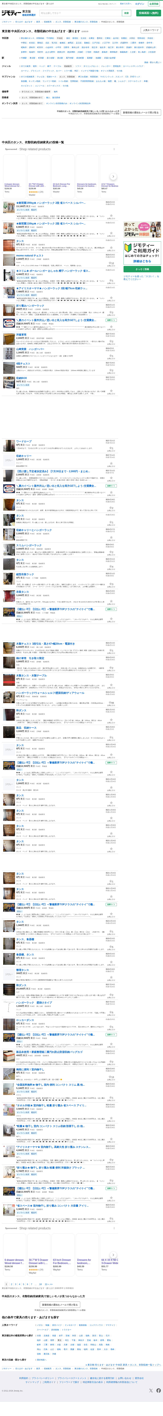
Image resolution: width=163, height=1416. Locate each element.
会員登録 (153, 4)
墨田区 (100, 38)
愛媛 (72, 1349)
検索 (126, 13)
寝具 (35, 66)
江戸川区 (96, 43)
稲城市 (32, 52)
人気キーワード (151, 30)
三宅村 (88, 52)
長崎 (112, 1349)
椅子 (49, 66)
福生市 (103, 47)
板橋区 (62, 43)
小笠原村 (152, 52)
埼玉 (67, 1340)
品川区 (116, 38)
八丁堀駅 (35, 578)
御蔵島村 (124, 52)
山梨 (45, 1340)
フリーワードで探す (69, 1382)
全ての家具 (26, 66)
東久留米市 (139, 47)
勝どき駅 (39, 353)
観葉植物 (83, 1325)
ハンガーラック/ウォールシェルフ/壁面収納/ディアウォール (50, 693)
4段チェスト (23, 363)
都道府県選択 (29, 15)
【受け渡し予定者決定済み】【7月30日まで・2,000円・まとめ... (53, 471)
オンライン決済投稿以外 (80, 103)
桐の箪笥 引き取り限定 (30, 658)
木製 (17, 682)
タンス (20, 241)
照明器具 (117, 66)
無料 (56, 92)
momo (18, 262)
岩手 (61, 1336)
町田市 (40, 47)
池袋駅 (98, 58)
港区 (68, 38)
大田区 (132, 38)
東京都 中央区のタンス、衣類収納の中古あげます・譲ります (41, 31)
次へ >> (49, 1284)
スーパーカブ (42, 1330)
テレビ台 (40, 77)
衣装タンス (22, 591)
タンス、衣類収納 (63, 22)
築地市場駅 (40, 338)
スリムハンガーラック (29, 545)
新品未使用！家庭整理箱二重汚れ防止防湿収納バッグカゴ (49, 1052)
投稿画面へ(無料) (148, 13)
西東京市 (61, 52)
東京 (28, 206)
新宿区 (75, 38)
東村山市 (75, 47)
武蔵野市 (124, 43)
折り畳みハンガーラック (30, 305)
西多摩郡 (71, 52)
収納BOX (21, 378)
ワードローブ (24, 441)
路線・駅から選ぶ (152, 62)
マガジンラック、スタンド (111, 77)
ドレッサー (106, 66)
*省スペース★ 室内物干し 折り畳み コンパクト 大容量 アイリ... (52, 1205)
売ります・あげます (24, 22)
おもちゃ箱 (101, 81)
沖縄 (54, 1354)
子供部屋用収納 (87, 81)
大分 (106, 1349)
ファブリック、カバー (52, 71)
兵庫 (65, 1345)
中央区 (33, 206)
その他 (119, 71)
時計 (76, 71)
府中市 (149, 43)
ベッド (42, 66)
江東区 (108, 38)
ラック (18, 581)
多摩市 (24, 52)
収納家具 (48, 22)
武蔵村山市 (151, 47)
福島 (87, 1336)
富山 (101, 1336)
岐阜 (39, 1345)
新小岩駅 (50, 58)
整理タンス (22, 970)
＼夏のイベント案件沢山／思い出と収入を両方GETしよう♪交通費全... (56, 320)
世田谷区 (141, 38)
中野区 (24, 43)
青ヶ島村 (142, 52)
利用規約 (23, 1378)
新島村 (104, 52)
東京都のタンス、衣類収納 (86, 22)
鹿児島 (46, 1354)
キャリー (19, 463)
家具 (38, 22)
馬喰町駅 (39, 549)
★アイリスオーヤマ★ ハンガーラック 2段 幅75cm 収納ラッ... (51, 288)
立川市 (115, 43)
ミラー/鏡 (68, 71)
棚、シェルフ (120, 81)
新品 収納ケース (27, 727)
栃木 (95, 1340)
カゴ (17, 1059)
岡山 (39, 1349)
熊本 (99, 1349)
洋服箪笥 (21, 334)
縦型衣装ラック (25, 574)
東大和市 (120, 47)
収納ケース (51, 77)
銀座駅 (44, 489)
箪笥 (17, 665)
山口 (52, 1349)
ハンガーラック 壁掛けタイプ (34, 1002)
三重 (45, 1345)
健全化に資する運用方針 (102, 1378)
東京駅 (32, 58)
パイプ (18, 213)
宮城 (67, 1336)
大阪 (59, 1345)
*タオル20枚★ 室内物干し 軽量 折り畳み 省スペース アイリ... (51, 1105)
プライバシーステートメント (71, 1378)
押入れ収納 (83, 77)
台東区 (91, 38)
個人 (48, 97)
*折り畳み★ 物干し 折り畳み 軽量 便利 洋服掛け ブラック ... (50, 1167)
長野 (52, 1340)
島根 (108, 1345)
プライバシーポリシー (43, 1378)
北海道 (46, 1336)
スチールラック (134, 81)
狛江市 (111, 47)
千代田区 (50, 38)
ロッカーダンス (25, 1020)
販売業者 (56, 97)
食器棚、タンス (25, 954)
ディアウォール (21, 700)
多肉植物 (55, 1330)
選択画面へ (41, 1360)
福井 (39, 1340)
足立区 (79, 43)
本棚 (146, 81)
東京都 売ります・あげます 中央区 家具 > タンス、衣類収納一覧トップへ (124, 1364)
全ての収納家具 (27, 77)
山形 (81, 1336)
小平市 (58, 47)
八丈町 (133, 52)
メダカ (40, 1325)
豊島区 (40, 43)
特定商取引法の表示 (93, 1382)
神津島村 (113, 52)
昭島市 (24, 47)
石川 (108, 1336)
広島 (45, 1349)
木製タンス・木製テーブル (31, 675)
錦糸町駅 (80, 58)
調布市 (32, 47)
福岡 (86, 1349)
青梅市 (141, 43)
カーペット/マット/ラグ (133, 66)
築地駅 (38, 662)
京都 (72, 1345)
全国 (39, 1336)
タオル (18, 1095)
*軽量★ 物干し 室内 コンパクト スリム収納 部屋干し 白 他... (50, 1126)
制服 (47, 1325)
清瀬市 (129, 47)
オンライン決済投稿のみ (56, 103)
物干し (18, 1076)
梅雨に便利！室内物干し (30, 1069)
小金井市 (49, 47)
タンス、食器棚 (25, 939)
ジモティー (7, 22)
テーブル (57, 66)
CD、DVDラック (132, 77)
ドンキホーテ (70, 1325)
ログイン (139, 4)
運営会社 (139, 1378)
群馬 (102, 1340)
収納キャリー (24, 456)
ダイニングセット (91, 66)
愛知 (109, 1340)
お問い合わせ (124, 1378)
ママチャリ (110, 1325)
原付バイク (57, 1325)
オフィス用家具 (107, 71)
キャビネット (26, 86)
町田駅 (41, 58)
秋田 (74, 1336)
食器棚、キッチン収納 (30, 81)
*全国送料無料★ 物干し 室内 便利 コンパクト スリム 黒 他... (50, 1084)
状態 (17, 717)
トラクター (66, 1330)
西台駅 (60, 58)
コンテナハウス (96, 1325)
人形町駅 (38, 309)
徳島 (59, 1349)
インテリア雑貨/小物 (89, 71)
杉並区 (32, 43)
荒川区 (54, 43)
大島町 (80, 52)
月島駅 (38, 259)
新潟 (94, 1336)
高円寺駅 (70, 58)
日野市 (66, 47)
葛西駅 (90, 58)
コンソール (39, 86)
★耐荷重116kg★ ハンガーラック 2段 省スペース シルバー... (50, 223)
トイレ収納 (63, 81)
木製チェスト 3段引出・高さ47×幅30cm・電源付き (45, 643)
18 (40, 1284)
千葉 (73, 1340)
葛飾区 (87, 43)
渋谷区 (150, 38)
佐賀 (92, 1349)
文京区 (83, 38)
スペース (19, 1216)
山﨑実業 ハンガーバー (30, 349)
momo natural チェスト (30, 255)
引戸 (17, 992)
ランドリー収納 (49, 81)
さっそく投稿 (142, 269)
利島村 (96, 52)
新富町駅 (38, 1055)
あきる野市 (50, 52)
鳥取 (101, 1345)
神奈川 (81, 1340)
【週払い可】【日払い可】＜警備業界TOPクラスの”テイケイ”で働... (55, 609)
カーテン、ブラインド (30, 71)
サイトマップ (32, 1382)
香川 (65, 1349)
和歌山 (93, 1345)
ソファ (78, 66)
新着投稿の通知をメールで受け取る (141, 112)
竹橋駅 (24, 58)
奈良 (86, 1345)
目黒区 (124, 38)
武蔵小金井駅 (110, 58)
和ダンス (21, 710)
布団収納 (94, 77)
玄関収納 (74, 81)
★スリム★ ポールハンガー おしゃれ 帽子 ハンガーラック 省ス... (53, 270)
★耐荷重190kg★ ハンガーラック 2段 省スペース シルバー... (50, 202)
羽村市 (40, 52)
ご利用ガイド (49, 1382)
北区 (47, 43)
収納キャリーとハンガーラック (34, 530)
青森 (54, 1336)
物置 (110, 81)
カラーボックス (53, 86)
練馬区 (71, 43)
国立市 (94, 47)
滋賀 (79, 1345)
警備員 (51, 324)
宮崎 (39, 1354)
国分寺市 (85, 47)
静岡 (52, 1345)
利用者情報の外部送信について (122, 1382)
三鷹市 (133, 43)
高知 (79, 1349)
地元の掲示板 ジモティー (107, 4)
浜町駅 (38, 475)
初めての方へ (125, 4)
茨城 (89, 1340)
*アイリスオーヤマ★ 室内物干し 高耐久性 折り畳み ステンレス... (53, 1147)
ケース (18, 735)
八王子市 (106, 43)
